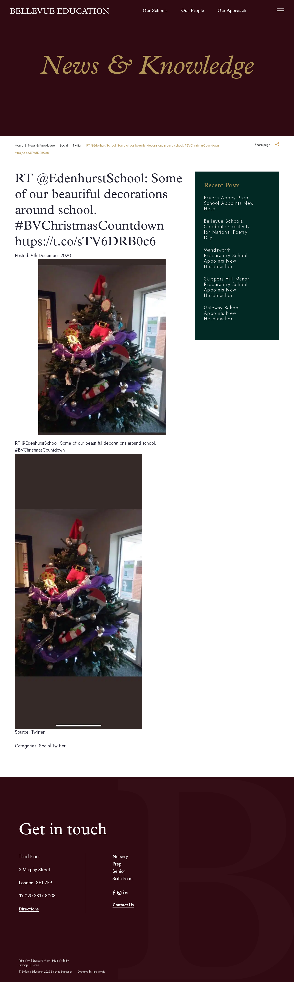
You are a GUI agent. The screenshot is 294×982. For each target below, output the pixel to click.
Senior (119, 871)
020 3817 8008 (40, 896)
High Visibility (60, 961)
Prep (117, 864)
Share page (262, 145)
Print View (24, 961)
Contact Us (123, 905)
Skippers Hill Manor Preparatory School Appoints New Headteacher (227, 287)
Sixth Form (123, 878)
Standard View (41, 961)
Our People (192, 10)
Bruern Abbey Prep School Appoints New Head (229, 203)
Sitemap (23, 965)
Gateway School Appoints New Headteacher (222, 313)
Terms (36, 965)
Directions (29, 909)
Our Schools (155, 10)
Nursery (120, 856)
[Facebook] (114, 893)
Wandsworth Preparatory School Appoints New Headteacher (226, 258)
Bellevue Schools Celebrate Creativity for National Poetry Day (227, 229)
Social (45, 746)
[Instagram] (119, 893)
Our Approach (232, 10)
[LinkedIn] (125, 893)
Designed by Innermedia (91, 972)
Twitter (58, 746)
